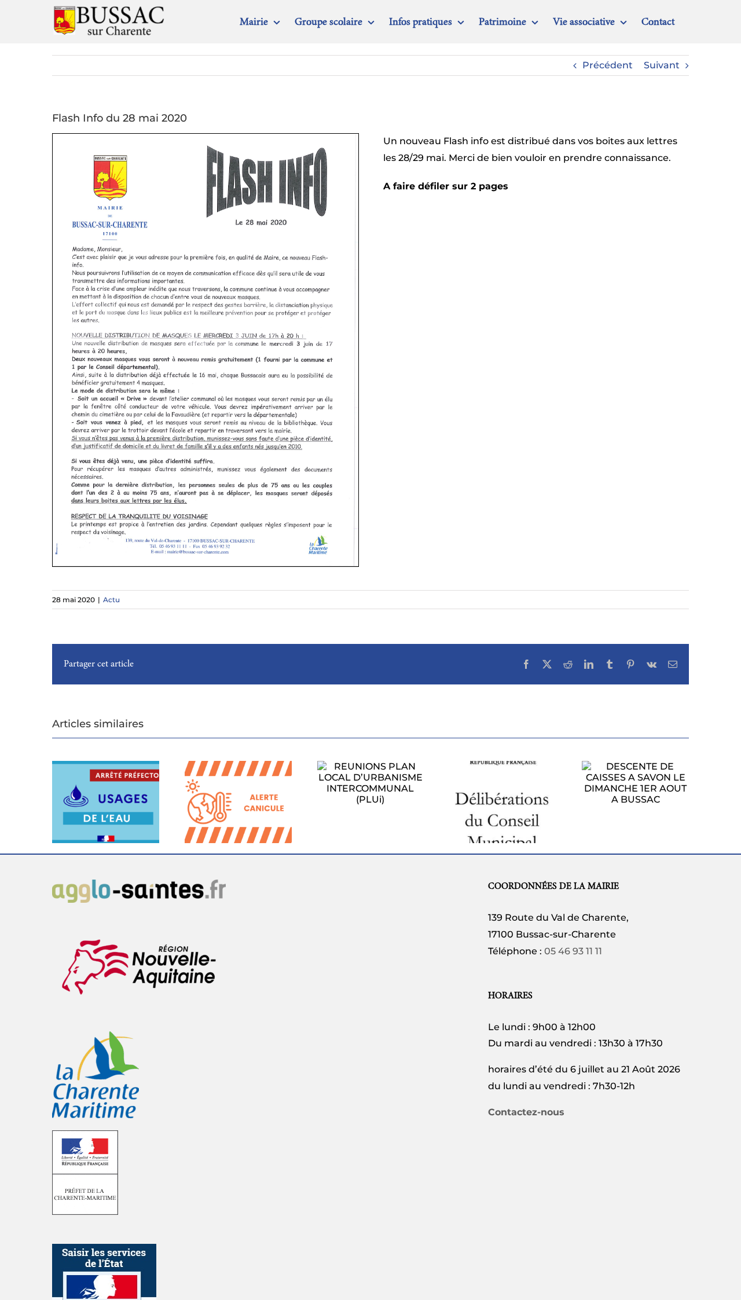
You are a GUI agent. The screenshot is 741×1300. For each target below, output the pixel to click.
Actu (111, 599)
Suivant (662, 65)
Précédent (607, 65)
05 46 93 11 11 (573, 951)
